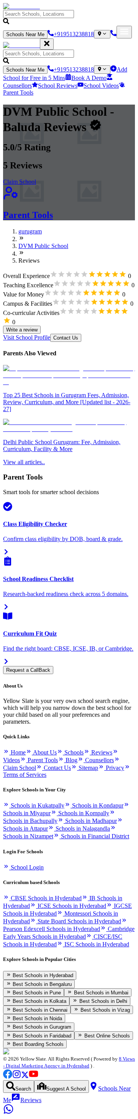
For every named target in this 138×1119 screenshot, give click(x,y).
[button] (69, 18)
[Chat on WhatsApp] (8, 1112)
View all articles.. (24, 462)
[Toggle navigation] (124, 32)
